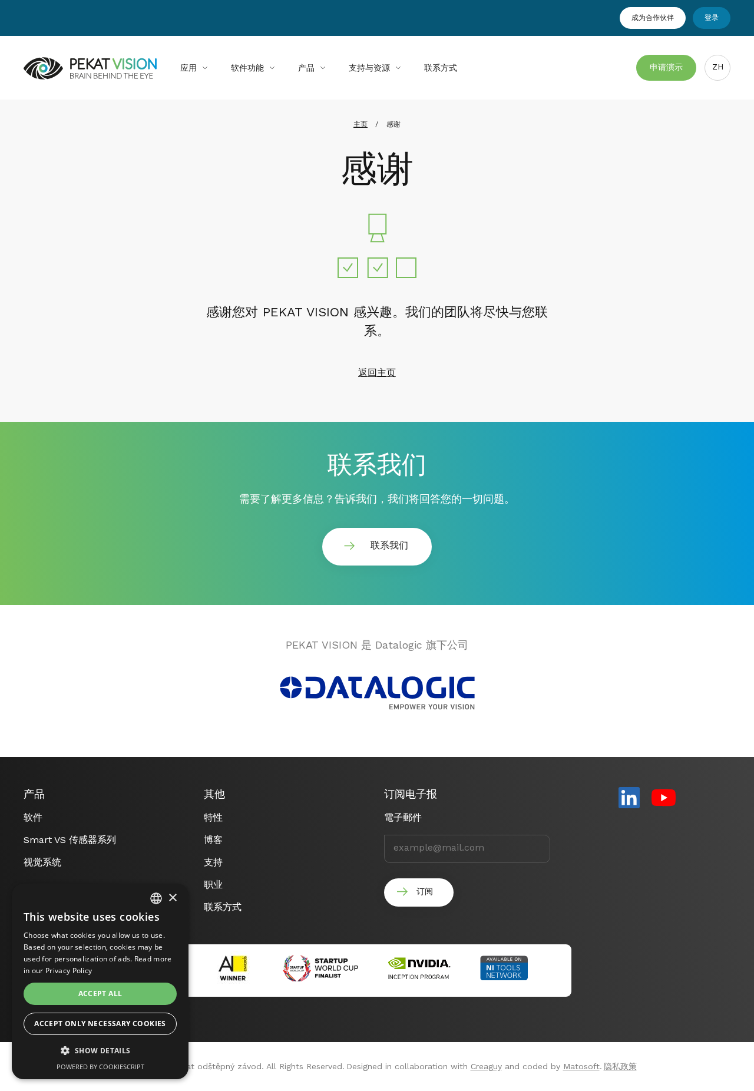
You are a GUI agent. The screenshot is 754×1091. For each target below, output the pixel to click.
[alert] (100, 981)
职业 (213, 884)
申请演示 (666, 67)
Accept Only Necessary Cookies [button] (100, 1024)
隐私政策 (620, 1066)
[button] (100, 1051)
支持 (213, 862)
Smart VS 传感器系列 (70, 839)
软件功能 (247, 67)
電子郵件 (403, 817)
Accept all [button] (100, 993)
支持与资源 (369, 67)
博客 (213, 839)
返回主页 (377, 372)
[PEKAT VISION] (90, 74)
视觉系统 (42, 862)
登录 (712, 18)
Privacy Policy (68, 971)
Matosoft (581, 1066)
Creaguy (486, 1066)
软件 (33, 817)
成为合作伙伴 (652, 18)
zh (717, 66)
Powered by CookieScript (100, 1066)
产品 (306, 67)
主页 (360, 124)
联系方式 (440, 67)
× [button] (172, 898)
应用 (188, 67)
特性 (213, 817)
